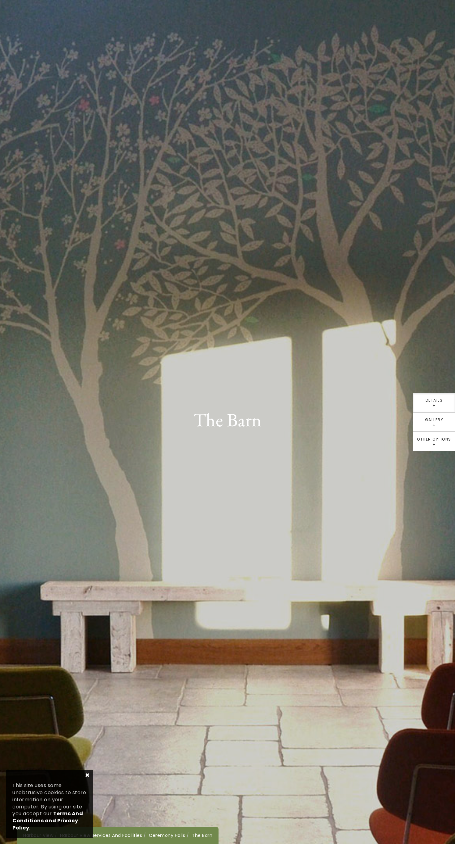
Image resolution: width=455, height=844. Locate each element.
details (434, 405)
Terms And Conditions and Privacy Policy (47, 820)
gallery (434, 424)
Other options (434, 444)
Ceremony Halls (167, 835)
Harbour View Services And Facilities (101, 835)
